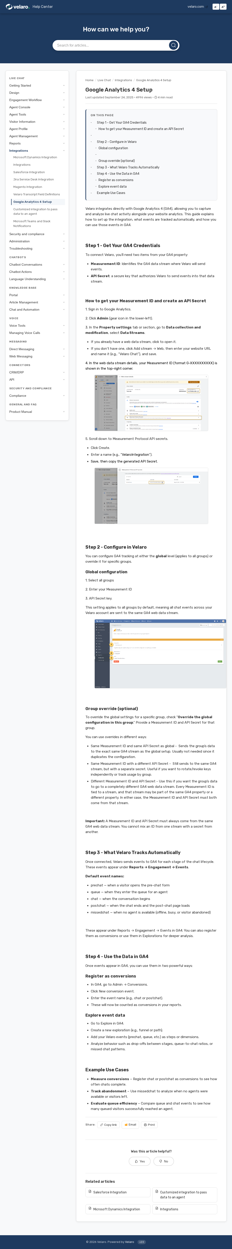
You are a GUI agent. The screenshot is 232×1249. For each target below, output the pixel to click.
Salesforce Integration (29, 172)
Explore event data (113, 186)
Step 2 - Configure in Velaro (117, 142)
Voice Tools (17, 325)
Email (132, 1124)
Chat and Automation (24, 309)
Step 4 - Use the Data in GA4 (118, 173)
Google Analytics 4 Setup (32, 201)
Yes (142, 1161)
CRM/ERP (16, 372)
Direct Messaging (21, 349)
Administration (19, 241)
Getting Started (20, 85)
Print (151, 1124)
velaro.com (196, 6)
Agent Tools (17, 114)
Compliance (17, 395)
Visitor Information (22, 121)
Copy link (110, 1124)
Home (89, 80)
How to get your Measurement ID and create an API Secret (142, 129)
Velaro (129, 1242)
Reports (15, 143)
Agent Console (19, 107)
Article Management (23, 302)
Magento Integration (27, 187)
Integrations (18, 150)
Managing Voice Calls (24, 333)
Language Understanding (27, 279)
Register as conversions (116, 180)
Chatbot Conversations (25, 264)
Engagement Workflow (25, 100)
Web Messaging (20, 356)
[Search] (173, 45)
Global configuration (114, 148)
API (11, 379)
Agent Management (23, 136)
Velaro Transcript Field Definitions (36, 194)
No (166, 1161)
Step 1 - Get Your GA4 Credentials (122, 122)
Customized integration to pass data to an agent (35, 212)
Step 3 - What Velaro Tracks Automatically (128, 167)
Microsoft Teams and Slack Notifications (32, 224)
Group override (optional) (117, 161)
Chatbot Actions (20, 272)
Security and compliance (26, 234)
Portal (13, 295)
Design (14, 92)
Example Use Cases (111, 193)
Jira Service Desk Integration (33, 179)
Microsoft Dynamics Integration (35, 157)
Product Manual (20, 411)
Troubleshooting (20, 248)
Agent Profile (18, 129)
